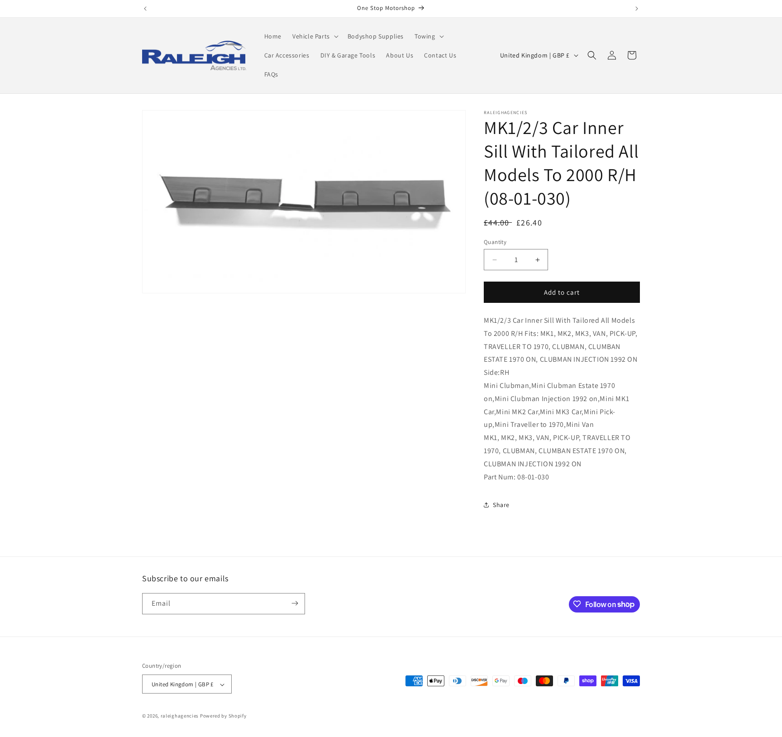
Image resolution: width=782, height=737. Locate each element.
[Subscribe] (295, 603)
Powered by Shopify (223, 716)
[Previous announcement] (145, 8)
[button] (314, 36)
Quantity (495, 242)
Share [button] (501, 505)
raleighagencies (180, 716)
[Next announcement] (637, 8)
